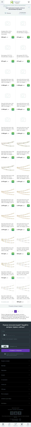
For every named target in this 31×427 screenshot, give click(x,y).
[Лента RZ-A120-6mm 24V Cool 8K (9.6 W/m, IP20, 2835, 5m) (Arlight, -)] (23, 119)
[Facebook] (19, 413)
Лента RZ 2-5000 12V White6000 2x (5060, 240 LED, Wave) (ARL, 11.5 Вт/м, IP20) (7, 274)
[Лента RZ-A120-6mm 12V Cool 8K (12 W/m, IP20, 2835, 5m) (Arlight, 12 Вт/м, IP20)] (23, 215)
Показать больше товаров (15, 306)
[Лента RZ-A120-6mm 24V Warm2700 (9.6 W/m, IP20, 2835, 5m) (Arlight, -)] (23, 95)
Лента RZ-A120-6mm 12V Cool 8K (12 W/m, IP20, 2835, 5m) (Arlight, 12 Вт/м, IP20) (23, 226)
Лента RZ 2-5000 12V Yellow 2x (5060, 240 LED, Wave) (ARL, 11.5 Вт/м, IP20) (7, 297)
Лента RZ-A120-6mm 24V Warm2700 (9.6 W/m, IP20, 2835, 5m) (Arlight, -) (23, 105)
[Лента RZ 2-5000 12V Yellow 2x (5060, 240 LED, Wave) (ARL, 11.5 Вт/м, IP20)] (7, 288)
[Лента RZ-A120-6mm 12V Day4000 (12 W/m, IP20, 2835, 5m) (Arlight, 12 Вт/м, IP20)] (23, 191)
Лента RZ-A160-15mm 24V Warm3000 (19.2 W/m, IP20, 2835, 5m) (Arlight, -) (7, 153)
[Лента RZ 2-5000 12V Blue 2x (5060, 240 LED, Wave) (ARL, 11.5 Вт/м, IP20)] (23, 263)
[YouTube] (15, 413)
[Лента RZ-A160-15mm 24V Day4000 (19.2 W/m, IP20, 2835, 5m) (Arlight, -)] (23, 143)
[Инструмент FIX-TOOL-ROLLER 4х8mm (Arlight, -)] (23, 23)
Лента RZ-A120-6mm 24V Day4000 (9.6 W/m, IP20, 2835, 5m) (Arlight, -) (7, 105)
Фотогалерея (4, 394)
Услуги (3, 375)
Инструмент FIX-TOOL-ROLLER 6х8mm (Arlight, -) (7, 56)
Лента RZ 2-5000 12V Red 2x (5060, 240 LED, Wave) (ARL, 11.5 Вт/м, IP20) (23, 249)
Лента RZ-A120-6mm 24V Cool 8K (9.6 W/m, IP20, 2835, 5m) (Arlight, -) (23, 129)
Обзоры (3, 389)
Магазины (3, 370)
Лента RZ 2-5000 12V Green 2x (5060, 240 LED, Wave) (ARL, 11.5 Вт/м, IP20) (23, 297)
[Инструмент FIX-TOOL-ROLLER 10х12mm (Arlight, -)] (23, 47)
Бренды (3, 365)
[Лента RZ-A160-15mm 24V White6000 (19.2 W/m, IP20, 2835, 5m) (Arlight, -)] (7, 167)
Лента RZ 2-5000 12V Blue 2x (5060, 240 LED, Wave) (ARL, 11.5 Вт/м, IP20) (23, 273)
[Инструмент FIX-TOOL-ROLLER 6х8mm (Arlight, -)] (7, 47)
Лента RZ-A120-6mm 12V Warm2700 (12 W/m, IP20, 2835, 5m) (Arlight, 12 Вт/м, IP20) (23, 177)
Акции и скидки (5, 361)
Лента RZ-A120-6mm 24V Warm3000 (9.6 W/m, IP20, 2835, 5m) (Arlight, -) (7, 129)
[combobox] (4, 335)
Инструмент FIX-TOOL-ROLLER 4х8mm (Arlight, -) (23, 32)
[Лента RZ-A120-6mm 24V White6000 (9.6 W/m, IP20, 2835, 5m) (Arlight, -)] (7, 71)
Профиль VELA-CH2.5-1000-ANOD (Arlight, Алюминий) (6, 33)
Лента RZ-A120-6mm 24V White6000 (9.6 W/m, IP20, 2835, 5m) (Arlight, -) (7, 81)
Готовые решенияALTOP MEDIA (14, 420)
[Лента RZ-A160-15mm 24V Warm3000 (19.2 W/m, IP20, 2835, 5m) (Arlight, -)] (7, 143)
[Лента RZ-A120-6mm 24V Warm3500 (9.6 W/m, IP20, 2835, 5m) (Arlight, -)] (23, 71)
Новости (3, 384)
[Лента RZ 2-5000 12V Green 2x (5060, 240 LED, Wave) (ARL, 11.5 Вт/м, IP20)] (23, 288)
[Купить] (13, 37)
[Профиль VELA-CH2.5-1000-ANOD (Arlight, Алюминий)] (7, 23)
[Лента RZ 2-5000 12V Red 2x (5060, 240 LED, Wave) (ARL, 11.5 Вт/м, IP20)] (23, 239)
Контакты (3, 403)
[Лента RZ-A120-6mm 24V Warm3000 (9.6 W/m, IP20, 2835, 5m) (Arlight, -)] (7, 119)
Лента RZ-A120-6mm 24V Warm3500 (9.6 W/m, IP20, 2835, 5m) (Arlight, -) (23, 81)
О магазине (4, 379)
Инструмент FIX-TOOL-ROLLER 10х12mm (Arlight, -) (23, 57)
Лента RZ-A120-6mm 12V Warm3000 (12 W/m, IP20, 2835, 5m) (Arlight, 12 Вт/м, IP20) (7, 202)
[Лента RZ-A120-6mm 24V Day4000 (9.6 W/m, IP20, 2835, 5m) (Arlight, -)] (7, 95)
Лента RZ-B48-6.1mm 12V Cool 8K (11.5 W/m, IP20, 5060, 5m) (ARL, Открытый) (7, 250)
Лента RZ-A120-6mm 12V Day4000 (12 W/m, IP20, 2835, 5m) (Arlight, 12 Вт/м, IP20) (23, 202)
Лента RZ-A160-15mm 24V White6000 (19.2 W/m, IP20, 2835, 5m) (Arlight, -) (7, 177)
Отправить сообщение (15, 350)
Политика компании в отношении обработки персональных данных (15, 417)
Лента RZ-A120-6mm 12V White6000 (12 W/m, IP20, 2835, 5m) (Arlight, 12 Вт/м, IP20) (7, 226)
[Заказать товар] (28, 278)
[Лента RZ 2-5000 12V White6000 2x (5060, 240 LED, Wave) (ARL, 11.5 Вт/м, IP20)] (7, 263)
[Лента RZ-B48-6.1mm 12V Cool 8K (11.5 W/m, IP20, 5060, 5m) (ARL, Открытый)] (7, 239)
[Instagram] (12, 413)
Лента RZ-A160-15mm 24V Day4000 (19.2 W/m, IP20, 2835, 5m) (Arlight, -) (23, 153)
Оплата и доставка (6, 398)
